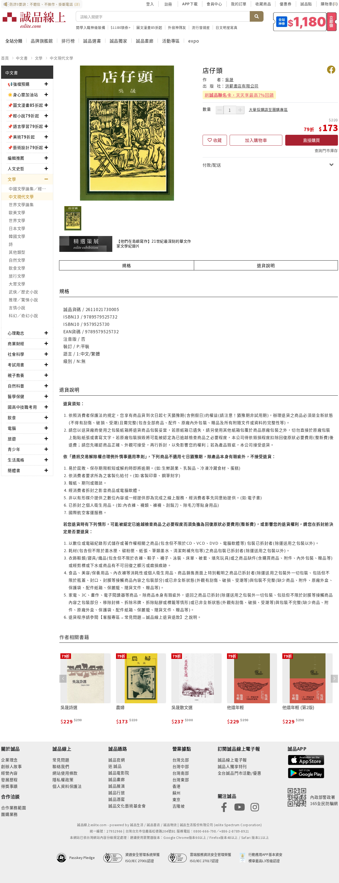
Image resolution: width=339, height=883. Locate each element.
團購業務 (9, 814)
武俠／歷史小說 (23, 291)
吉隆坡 (178, 806)
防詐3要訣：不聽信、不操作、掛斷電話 (45, 4)
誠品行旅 (116, 792)
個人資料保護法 (67, 786)
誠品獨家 (118, 41)
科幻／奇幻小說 (23, 315)
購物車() (329, 3)
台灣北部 (180, 759)
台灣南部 (180, 773)
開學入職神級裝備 (90, 27)
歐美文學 (17, 212)
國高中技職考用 (22, 407)
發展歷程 (9, 779)
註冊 (168, 4)
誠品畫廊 (145, 41)
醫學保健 (16, 396)
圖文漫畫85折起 (149, 27)
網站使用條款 (65, 773)
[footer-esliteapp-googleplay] (306, 772)
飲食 (12, 417)
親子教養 (16, 375)
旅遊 (12, 438)
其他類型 (17, 252)
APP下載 (190, 3)
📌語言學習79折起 (25, 126)
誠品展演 (116, 786)
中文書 (22, 58)
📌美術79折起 (21, 137)
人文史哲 (16, 168)
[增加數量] (240, 110)
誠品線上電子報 (232, 759)
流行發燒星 (201, 27)
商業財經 (16, 343)
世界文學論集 (21, 204)
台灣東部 (180, 779)
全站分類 (13, 41)
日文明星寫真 (227, 27)
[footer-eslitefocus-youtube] (239, 806)
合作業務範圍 (13, 807)
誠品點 (306, 3)
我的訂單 (239, 3)
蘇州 (176, 793)
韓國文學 (17, 236)
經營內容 (9, 773)
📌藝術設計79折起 (25, 147)
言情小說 (17, 307)
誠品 (117, 766)
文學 (39, 58)
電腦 (12, 428)
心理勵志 (16, 333)
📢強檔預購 (19, 84)
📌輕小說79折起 (23, 115)
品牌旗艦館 (42, 41)
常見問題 (60, 759)
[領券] (305, 21)
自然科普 (16, 386)
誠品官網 (116, 759)
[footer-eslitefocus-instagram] (254, 806)
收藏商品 (263, 3)
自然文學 (17, 260)
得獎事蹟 (9, 786)
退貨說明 (266, 265)
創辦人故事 (11, 766)
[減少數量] (219, 110)
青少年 (14, 449)
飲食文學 (17, 268)
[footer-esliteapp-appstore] (306, 759)
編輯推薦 (16, 158)
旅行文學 (17, 276)
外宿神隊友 (177, 27)
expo (193, 41)
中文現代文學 (61, 58)
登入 (150, 3)
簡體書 (14, 470)
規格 (126, 265)
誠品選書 (92, 41)
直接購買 (311, 140)
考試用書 (16, 364)
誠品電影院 (118, 772)
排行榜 (68, 41)
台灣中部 (180, 766)
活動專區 (171, 41)
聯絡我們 (60, 766)
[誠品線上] (34, 20)
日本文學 (17, 228)
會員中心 (214, 3)
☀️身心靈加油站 (23, 94)
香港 (176, 786)
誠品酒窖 (116, 799)
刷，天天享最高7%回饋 (239, 95)
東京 (176, 799)
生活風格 (16, 460)
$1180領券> (121, 27)
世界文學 (17, 220)
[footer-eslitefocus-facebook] (224, 806)
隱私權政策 (62, 779)
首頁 (5, 58)
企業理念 (9, 759)
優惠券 (285, 3)
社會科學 (16, 354)
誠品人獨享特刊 (232, 766)
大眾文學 (17, 283)
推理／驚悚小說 (23, 299)
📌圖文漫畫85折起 (25, 105)
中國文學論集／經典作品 (31, 188)
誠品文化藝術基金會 (127, 805)
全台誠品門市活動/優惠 (239, 773)
